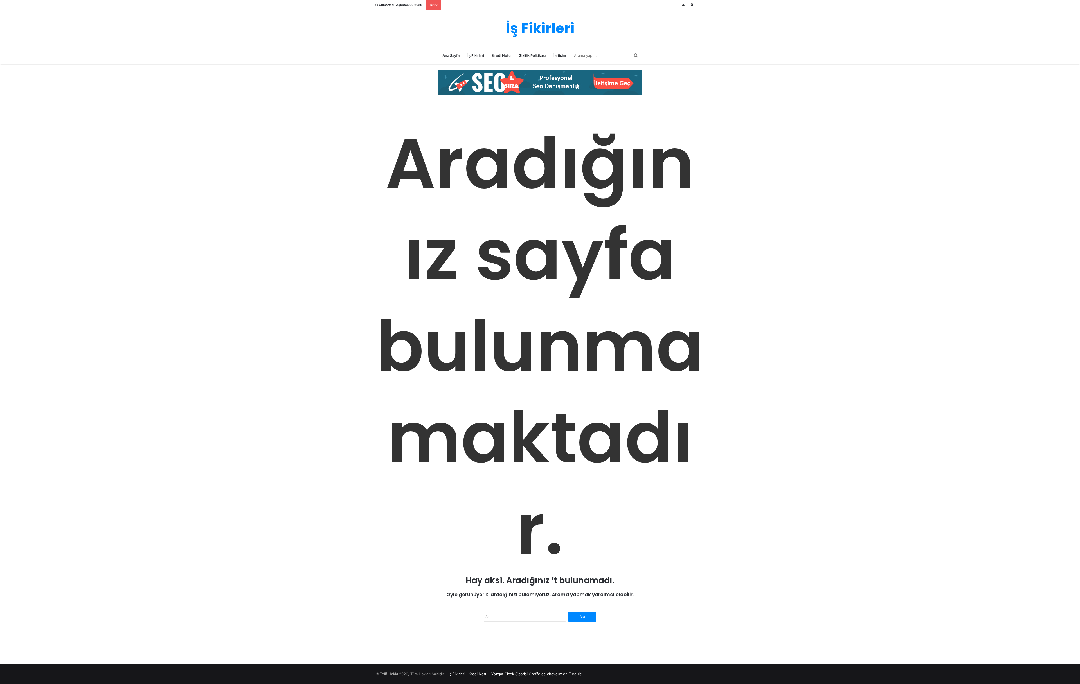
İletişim (560, 55)
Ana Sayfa (451, 55)
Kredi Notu (501, 55)
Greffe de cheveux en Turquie (555, 674)
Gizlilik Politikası (532, 55)
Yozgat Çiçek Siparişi (509, 674)
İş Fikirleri (475, 55)
